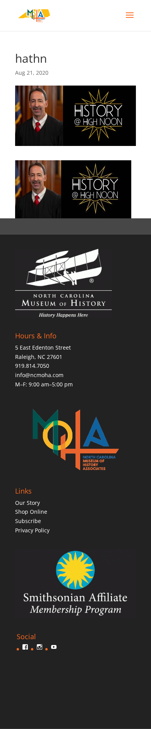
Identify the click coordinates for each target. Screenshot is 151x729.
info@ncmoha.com (39, 375)
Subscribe (28, 521)
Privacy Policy (32, 530)
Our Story (27, 502)
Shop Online (31, 511)
